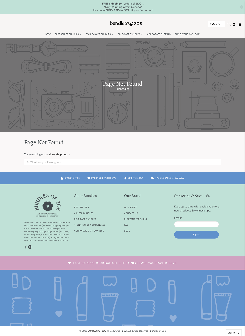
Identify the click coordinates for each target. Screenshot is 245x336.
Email (178, 218)
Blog (127, 231)
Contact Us (131, 213)
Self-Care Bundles (129, 34)
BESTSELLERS (81, 207)
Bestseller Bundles (67, 34)
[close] (241, 7)
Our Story (130, 207)
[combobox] (234, 332)
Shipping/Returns (135, 219)
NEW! (48, 34)
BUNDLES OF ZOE (97, 330)
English (231, 332)
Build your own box (187, 34)
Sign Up (196, 234)
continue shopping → (57, 154)
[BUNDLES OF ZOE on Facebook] (25, 248)
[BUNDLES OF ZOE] (126, 24)
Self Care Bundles (85, 219)
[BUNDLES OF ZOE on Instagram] (29, 248)
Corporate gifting (159, 34)
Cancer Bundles (83, 213)
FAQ (126, 225)
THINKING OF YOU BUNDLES (90, 225)
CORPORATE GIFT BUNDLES (89, 231)
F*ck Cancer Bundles (98, 34)
